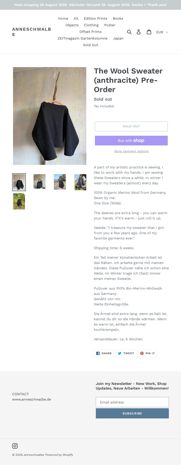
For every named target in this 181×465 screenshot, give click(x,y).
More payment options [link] (131, 151)
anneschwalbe (31, 31)
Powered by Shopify (59, 454)
